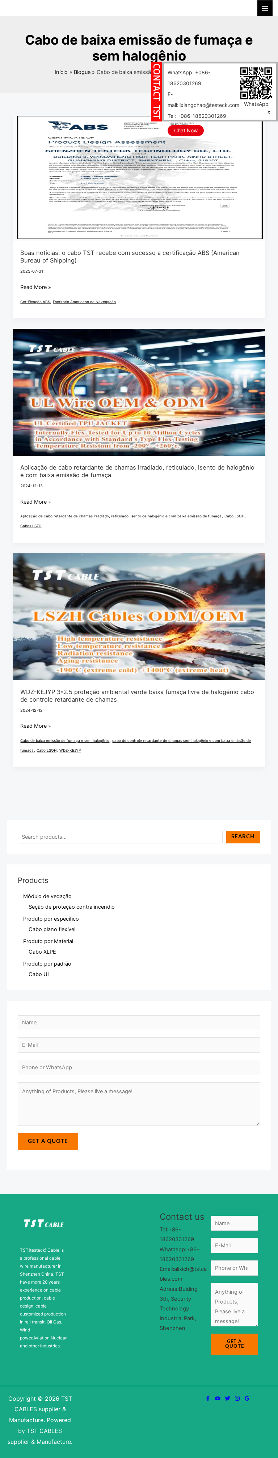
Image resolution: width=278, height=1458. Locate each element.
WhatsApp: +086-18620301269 (189, 77)
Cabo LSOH (234, 516)
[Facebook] (208, 1398)
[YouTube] (217, 1398)
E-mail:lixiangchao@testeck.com (203, 99)
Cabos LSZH (30, 526)
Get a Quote (48, 1141)
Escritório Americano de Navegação (84, 302)
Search (243, 836)
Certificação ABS (35, 302)
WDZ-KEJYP (70, 750)
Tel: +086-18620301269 (197, 116)
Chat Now (186, 130)
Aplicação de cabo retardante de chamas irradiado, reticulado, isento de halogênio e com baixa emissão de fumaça (121, 516)
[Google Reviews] (247, 1398)
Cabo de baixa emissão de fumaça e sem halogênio (64, 740)
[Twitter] (227, 1398)
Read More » (35, 286)
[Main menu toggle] (265, 8)
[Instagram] (237, 1398)
